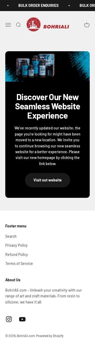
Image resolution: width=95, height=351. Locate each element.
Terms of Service (19, 263)
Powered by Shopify (50, 336)
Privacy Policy (16, 245)
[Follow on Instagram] (8, 319)
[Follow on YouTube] (22, 319)
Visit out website (48, 180)
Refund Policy (16, 254)
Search (11, 236)
